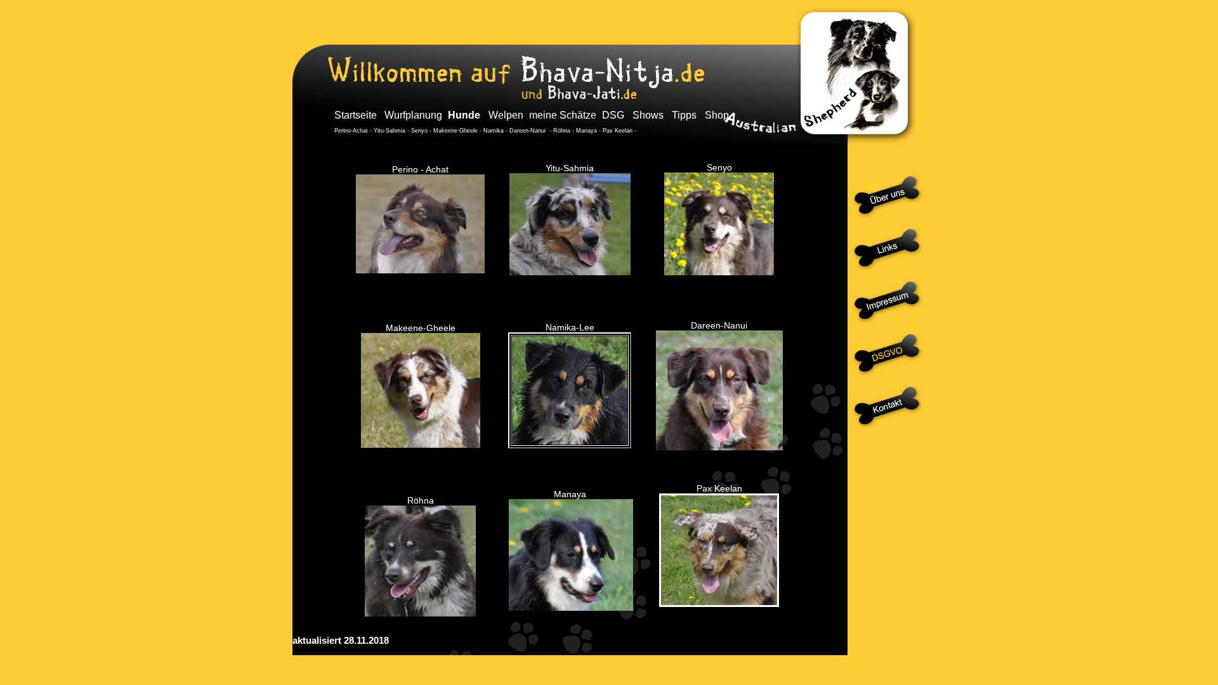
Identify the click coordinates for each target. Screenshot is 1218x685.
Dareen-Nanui (528, 130)
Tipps (684, 115)
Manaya (586, 130)
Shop (717, 115)
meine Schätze (562, 115)
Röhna (561, 130)
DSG (613, 115)
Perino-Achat (352, 130)
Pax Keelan (617, 130)
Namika (494, 130)
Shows (648, 115)
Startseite (356, 115)
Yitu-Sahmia (389, 130)
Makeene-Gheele (455, 130)
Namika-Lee (570, 327)
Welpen (505, 115)
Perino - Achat (420, 169)
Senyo (419, 130)
